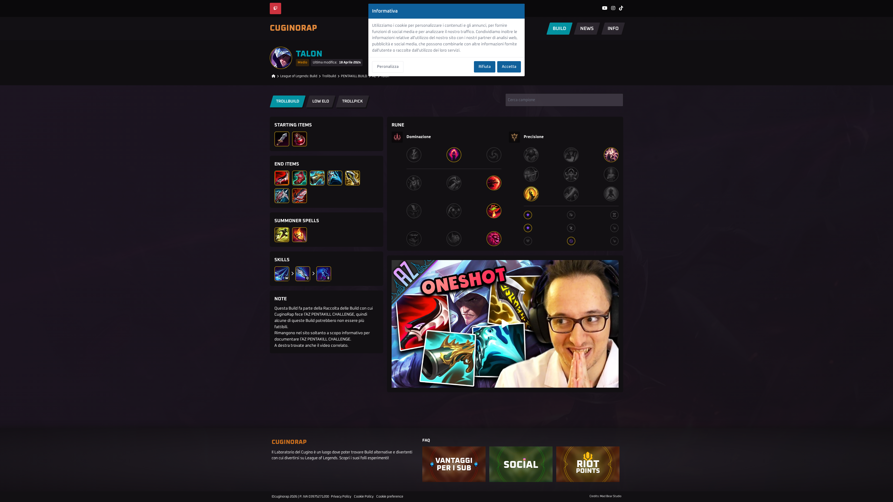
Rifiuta (485, 67)
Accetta (509, 67)
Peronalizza (388, 67)
